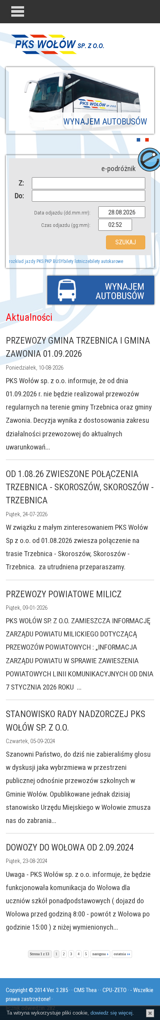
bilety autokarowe (106, 261)
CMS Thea (85, 990)
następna (99, 954)
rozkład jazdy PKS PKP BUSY (36, 261)
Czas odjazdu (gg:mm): (65, 225)
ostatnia (120, 954)
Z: (21, 182)
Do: (19, 195)
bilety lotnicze (76, 261)
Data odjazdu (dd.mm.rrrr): (62, 213)
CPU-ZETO (115, 990)
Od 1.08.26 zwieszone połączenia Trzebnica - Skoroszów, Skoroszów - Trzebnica (80, 487)
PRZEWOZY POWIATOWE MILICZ (64, 594)
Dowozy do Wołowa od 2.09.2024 (70, 847)
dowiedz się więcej (111, 1013)
